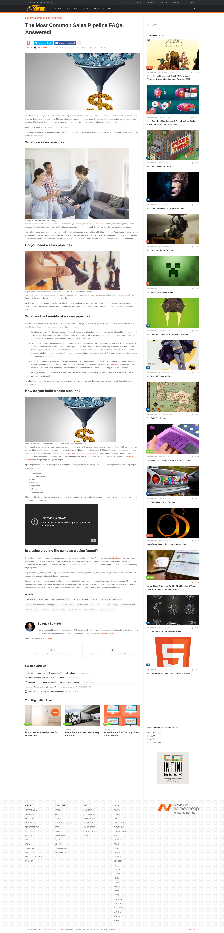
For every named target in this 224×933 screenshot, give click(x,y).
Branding (29, 819)
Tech (86, 8)
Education (119, 823)
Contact (194, 2)
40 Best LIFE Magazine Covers (160, 376)
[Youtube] (34, 2)
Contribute (163, 2)
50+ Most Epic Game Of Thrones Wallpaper (166, 208)
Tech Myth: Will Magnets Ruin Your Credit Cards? (169, 460)
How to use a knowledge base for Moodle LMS (41, 734)
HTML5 (57, 831)
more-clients (33, 610)
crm (95, 599)
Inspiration (89, 819)
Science (117, 903)
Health (117, 869)
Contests (89, 810)
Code (57, 819)
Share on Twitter (45, 43)
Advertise (175, 2)
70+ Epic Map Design (156, 418)
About (129, 2)
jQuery (58, 840)
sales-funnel (59, 610)
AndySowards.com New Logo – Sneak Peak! (166, 544)
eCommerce (30, 823)
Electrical (119, 827)
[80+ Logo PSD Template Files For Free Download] (173, 652)
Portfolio (150, 2)
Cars (116, 819)
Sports (117, 912)
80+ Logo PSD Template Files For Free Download (169, 673)
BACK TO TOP (194, 930)
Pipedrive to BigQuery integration (84, 453)
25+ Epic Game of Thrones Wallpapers (164, 631)
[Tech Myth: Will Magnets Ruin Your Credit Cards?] (173, 439)
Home (116, 878)
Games (117, 852)
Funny (117, 848)
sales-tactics (91, 610)
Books (117, 814)
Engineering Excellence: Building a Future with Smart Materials (54, 682)
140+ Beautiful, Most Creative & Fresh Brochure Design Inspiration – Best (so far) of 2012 (171, 122)
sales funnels (116, 558)
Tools (117, 916)
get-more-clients (86, 605)
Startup (29, 861)
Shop (185, 2)
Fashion (117, 840)
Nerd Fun (118, 899)
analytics (31, 599)
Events (28, 831)
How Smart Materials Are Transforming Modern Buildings (51, 673)
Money (117, 886)
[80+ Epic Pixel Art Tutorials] (173, 145)
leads (100, 605)
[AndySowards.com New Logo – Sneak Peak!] (173, 523)
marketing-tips (128, 605)
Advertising (31, 810)
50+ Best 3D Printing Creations (160, 250)
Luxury (117, 882)
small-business (108, 610)
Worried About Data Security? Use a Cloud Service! (122, 734)
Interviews (89, 823)
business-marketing (61, 599)
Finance (29, 836)
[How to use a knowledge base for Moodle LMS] (43, 715)
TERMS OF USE (119, 930)
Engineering (120, 831)
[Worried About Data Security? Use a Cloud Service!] (122, 715)
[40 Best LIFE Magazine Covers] (173, 355)
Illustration (90, 814)
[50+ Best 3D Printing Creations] (173, 229)
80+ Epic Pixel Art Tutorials (159, 166)
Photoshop (89, 831)
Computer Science (63, 823)
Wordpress (60, 852)
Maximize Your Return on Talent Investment (46, 691)
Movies (117, 891)
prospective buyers (97, 224)
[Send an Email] (38, 2)
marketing (113, 605)
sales (46, 610)
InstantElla (151, 739)
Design (58, 8)
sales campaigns (112, 364)
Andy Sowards (42, 47)
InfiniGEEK (151, 736)
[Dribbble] (52, 2)
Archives (139, 2)
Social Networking (34, 857)
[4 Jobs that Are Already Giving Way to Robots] (82, 715)
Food (116, 844)
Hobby (117, 874)
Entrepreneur (42, 18)
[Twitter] (30, 2)
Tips (109, 8)
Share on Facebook (67, 43)
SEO (27, 852)
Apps (57, 814)
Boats (117, 810)
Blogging (29, 814)
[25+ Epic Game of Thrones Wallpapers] (173, 610)
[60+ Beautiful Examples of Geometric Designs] (173, 313)
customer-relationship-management (43, 605)
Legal (28, 844)
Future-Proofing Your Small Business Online (46, 678)
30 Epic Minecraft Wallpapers (160, 292)
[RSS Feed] (41, 2)
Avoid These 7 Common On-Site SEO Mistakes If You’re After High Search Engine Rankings (171, 587)
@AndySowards (108, 633)
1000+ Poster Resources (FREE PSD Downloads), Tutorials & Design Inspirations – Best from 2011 (169, 77)
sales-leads (75, 610)
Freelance (30, 840)
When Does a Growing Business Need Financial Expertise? (52, 687)
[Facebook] (27, 2)
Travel (117, 920)
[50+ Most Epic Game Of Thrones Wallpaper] (173, 187)
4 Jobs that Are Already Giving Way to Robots (82, 734)
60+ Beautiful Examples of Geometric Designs (167, 334)
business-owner (81, 599)
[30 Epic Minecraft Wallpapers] (173, 271)
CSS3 (57, 827)
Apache (58, 810)
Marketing (56, 18)
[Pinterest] (45, 2)
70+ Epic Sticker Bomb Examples (161, 502)
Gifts (116, 865)
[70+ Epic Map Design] (173, 397)
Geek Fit (118, 861)
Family (117, 836)
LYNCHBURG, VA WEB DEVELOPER (53, 930)
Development (72, 8)
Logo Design (90, 827)
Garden (117, 857)
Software (119, 908)
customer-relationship (112, 599)
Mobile (58, 844)
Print (86, 836)
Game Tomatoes (154, 733)
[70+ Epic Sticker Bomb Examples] (173, 481)
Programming (61, 848)
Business (98, 8)
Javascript (60, 836)
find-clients (68, 605)
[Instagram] (48, 2)
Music (116, 895)
